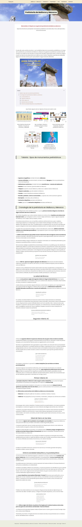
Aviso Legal (59, 523)
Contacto (70, 1)
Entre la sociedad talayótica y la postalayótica (32, 103)
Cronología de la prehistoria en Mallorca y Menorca (31, 95)
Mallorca (33, 1)
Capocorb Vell (37, 402)
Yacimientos (64, 1)
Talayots (10, 1)
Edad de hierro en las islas (27, 102)
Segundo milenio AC (26, 98)
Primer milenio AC (25, 100)
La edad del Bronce (25, 96)
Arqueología (52, 1)
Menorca (38, 1)
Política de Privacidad (43, 523)
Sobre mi (64, 523)
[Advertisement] (41, 40)
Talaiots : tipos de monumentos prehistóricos (29, 93)
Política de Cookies (52, 523)
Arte (59, 1)
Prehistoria (45, 1)
